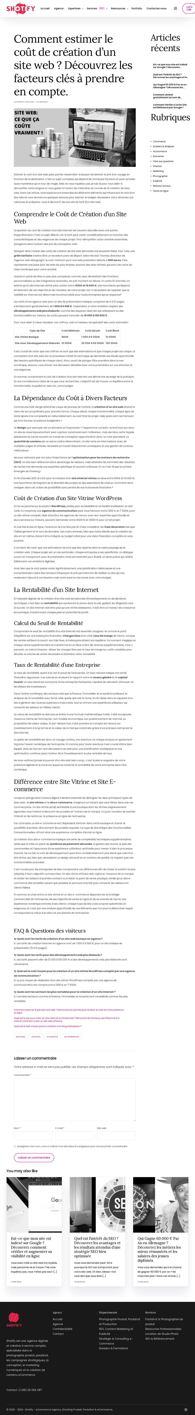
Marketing (158, 171)
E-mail (59, 1128)
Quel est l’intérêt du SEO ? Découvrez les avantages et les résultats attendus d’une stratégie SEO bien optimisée (170, 76)
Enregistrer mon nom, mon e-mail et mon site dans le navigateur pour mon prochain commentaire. (72, 1146)
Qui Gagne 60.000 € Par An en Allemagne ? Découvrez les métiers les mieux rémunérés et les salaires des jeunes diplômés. (170, 86)
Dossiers (36, 1037)
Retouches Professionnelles (163, 1329)
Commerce (159, 141)
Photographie (160, 176)
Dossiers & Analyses (24, 102)
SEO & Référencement (159, 1339)
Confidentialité (62, 1329)
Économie (158, 156)
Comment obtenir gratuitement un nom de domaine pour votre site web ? (170, 96)
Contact (58, 1334)
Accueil (57, 1319)
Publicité (157, 181)
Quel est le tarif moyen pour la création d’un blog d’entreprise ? (48, 1026)
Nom (17, 1128)
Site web (101, 1128)
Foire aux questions (163, 161)
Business (20, 1037)
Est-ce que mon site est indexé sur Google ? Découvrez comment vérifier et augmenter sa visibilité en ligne (170, 66)
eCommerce (52, 1037)
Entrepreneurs (71, 1037)
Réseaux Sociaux (162, 185)
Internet (157, 166)
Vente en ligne (160, 190)
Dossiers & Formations (113, 1348)
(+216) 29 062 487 (30, 1390)
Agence (58, 1324)
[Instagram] (175, 8)
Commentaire (22, 1075)
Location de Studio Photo (161, 1334)
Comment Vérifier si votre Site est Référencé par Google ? (170, 106)
